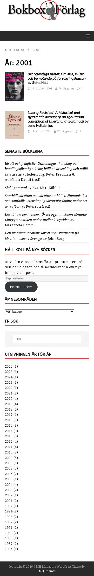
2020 (9, 398)
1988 (9, 538)
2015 (9, 425)
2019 (9, 404)
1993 (9, 517)
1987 (9, 544)
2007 (9, 468)
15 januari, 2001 (41, 131)
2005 (9, 479)
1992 (9, 522)
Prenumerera (21, 287)
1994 (9, 511)
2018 (9, 409)
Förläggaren (66, 88)
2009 (9, 458)
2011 (9, 447)
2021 (9, 393)
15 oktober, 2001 (41, 88)
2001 (9, 501)
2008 (9, 463)
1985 (9, 549)
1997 (9, 506)
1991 (9, 527)
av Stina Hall (57, 78)
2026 (9, 366)
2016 (9, 420)
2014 (9, 431)
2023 (9, 382)
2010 (9, 452)
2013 (9, 436)
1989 (9, 533)
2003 (9, 490)
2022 (9, 388)
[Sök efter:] (47, 339)
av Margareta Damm (46, 219)
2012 (9, 441)
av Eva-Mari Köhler (32, 188)
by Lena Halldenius (58, 119)
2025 (9, 372)
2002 (9, 495)
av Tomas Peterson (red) (46, 201)
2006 (9, 474)
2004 (9, 485)
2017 (9, 415)
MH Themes (47, 571)
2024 (9, 377)
